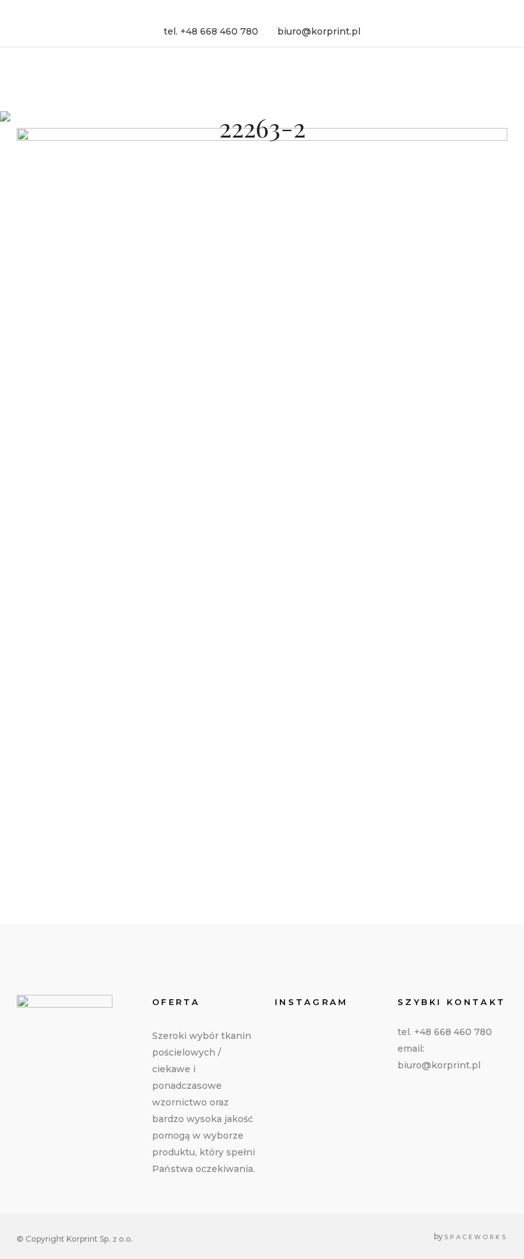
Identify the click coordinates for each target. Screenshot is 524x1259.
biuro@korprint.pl (318, 31)
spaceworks (476, 1236)
